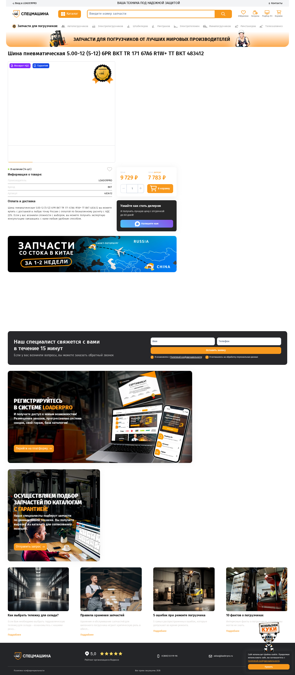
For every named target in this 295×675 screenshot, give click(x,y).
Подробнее (14, 634)
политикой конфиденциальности (263, 660)
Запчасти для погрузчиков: (38, 26)
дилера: (157, 172)
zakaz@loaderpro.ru (223, 656)
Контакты (277, 3)
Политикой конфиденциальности (186, 357)
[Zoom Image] (61, 103)
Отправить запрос (28, 546)
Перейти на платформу (32, 448)
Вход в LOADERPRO (26, 3)
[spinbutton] (132, 188)
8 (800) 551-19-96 (169, 656)
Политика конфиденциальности (29, 670)
